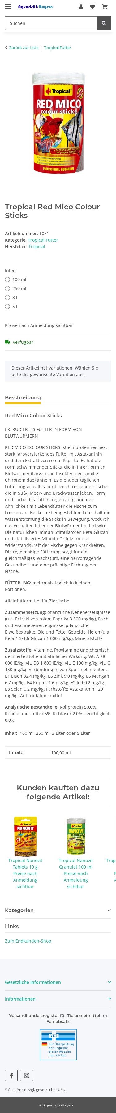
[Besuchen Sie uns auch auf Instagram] (26, 1075)
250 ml (19, 288)
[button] (81, 7)
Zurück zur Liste (23, 47)
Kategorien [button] (19, 910)
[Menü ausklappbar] (8, 4)
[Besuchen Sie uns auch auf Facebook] (11, 1075)
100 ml (19, 279)
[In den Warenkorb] (10, 67)
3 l (14, 297)
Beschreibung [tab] (23, 398)
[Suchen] (104, 23)
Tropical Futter (43, 240)
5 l (14, 306)
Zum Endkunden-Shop (28, 941)
